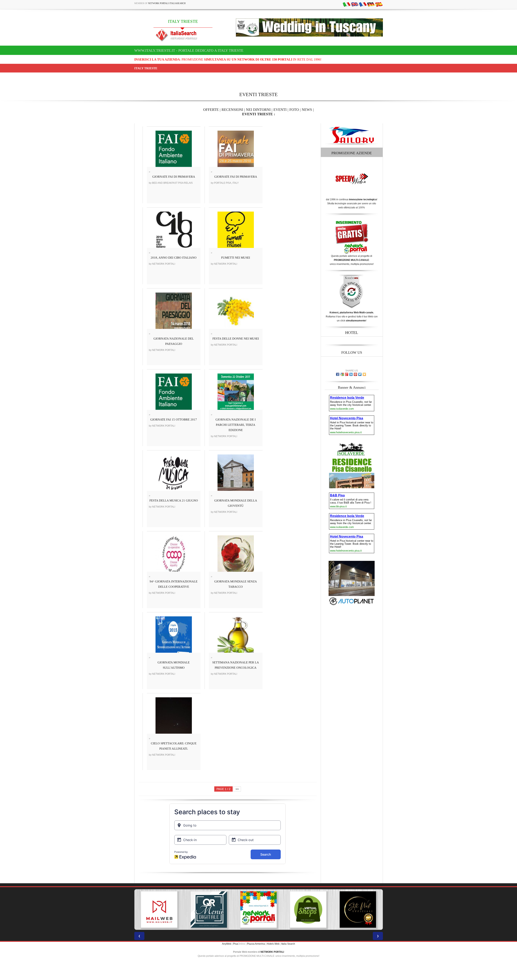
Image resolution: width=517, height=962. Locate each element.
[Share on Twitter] (359, 374)
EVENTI (280, 110)
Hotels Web (273, 943)
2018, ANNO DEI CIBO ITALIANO (174, 257)
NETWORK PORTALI (272, 951)
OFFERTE (211, 110)
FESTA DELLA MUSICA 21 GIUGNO (173, 500)
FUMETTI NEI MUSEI (235, 257)
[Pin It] (355, 374)
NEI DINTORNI (258, 110)
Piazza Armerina (256, 943)
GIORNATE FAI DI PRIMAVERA (173, 176)
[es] (379, 4)
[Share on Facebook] (337, 374)
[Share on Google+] (346, 374)
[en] (355, 4)
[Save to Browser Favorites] (364, 374)
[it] (347, 4)
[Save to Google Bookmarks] (342, 374)
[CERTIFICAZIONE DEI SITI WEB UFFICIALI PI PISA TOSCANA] (308, 909)
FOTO (294, 110)
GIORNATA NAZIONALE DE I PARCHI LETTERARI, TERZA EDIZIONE (235, 425)
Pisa (235, 943)
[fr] (363, 4)
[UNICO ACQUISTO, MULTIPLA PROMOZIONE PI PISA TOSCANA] (209, 909)
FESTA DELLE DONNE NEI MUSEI (235, 338)
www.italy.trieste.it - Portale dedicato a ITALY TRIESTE (188, 50)
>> (237, 789)
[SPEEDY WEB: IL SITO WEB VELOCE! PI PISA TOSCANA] (358, 909)
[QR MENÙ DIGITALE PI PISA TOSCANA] (159, 909)
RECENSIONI (232, 110)
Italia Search (288, 943)
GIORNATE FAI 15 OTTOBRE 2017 (173, 419)
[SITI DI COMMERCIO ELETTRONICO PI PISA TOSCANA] (258, 909)
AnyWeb (226, 943)
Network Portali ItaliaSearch (167, 3)
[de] (371, 4)
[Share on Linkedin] (351, 374)
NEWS (307, 110)
